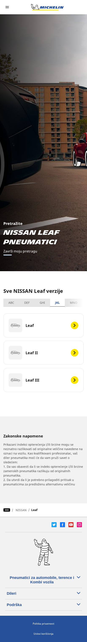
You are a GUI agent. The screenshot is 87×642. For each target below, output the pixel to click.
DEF (27, 303)
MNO (73, 303)
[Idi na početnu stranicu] (47, 7)
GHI (42, 303)
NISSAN (21, 510)
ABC (11, 303)
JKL (57, 303)
